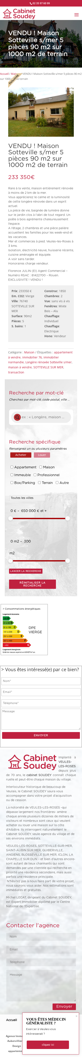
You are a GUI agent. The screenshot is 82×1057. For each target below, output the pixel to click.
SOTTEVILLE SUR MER (48, 367)
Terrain (47, 483)
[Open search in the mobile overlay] (41, 417)
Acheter (20, 455)
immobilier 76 (32, 357)
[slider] (10, 518)
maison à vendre (20, 367)
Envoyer (64, 1007)
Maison (29, 352)
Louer (42, 455)
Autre (64, 483)
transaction (16, 372)
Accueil (4, 74)
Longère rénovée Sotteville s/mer (48, 362)
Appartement (25, 467)
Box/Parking (24, 483)
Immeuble (22, 475)
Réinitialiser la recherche (32, 584)
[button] (38, 115)
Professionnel (48, 475)
